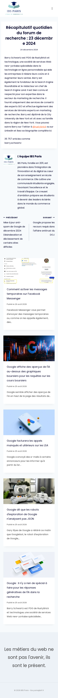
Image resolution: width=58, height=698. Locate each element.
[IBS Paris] (13, 8)
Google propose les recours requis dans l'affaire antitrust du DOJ (44, 226)
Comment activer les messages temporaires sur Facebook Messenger (27, 294)
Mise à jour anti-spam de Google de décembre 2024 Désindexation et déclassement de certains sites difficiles (14, 232)
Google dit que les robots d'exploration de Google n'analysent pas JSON (23, 514)
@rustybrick (39, 126)
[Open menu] (52, 8)
